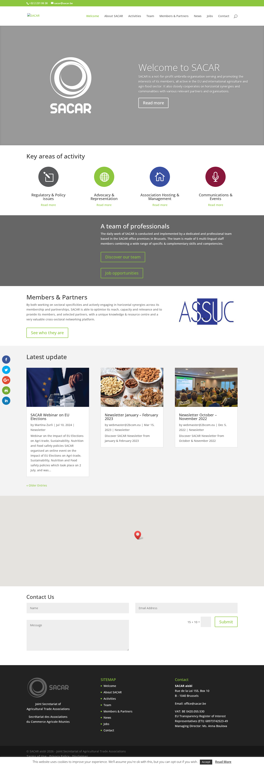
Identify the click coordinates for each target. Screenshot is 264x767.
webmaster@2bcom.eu (125, 425)
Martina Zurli (44, 425)
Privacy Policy (59, 756)
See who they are (47, 332)
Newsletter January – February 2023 (131, 416)
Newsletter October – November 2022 (198, 416)
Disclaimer (80, 756)
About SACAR (113, 16)
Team (150, 16)
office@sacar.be (195, 703)
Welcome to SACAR (179, 67)
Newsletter (38, 430)
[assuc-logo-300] (206, 326)
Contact (223, 16)
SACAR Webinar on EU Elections (50, 416)
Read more (153, 103)
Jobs (210, 16)
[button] (139, 535)
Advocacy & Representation (104, 196)
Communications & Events (215, 196)
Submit (226, 622)
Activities (134, 16)
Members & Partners (174, 16)
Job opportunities (122, 273)
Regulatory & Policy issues (48, 196)
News (198, 16)
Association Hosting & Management (159, 196)
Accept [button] (206, 762)
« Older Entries (36, 485)
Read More (223, 762)
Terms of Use (36, 756)
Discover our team (123, 257)
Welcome (92, 16)
